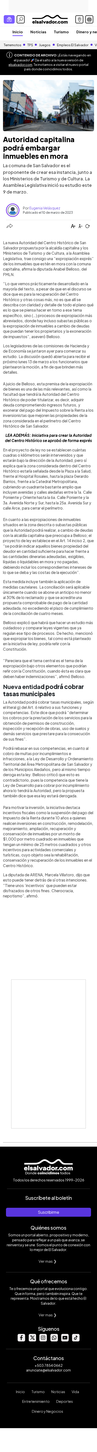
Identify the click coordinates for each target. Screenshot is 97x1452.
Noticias (38, 31)
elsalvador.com (20, 65)
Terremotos (12, 45)
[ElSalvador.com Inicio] (49, 18)
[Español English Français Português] (89, 19)
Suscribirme (48, 1212)
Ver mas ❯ (48, 1261)
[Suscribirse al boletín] (9, 19)
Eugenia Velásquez (44, 208)
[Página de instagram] (43, 1340)
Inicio (17, 31)
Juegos (44, 45)
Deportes (64, 1401)
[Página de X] (32, 1340)
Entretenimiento (36, 1401)
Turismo (61, 31)
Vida (75, 1391)
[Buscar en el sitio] (21, 19)
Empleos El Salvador (72, 45)
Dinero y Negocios (47, 1411)
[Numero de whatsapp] (54, 1340)
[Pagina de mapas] (79, 19)
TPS (30, 45)
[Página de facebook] (21, 1340)
